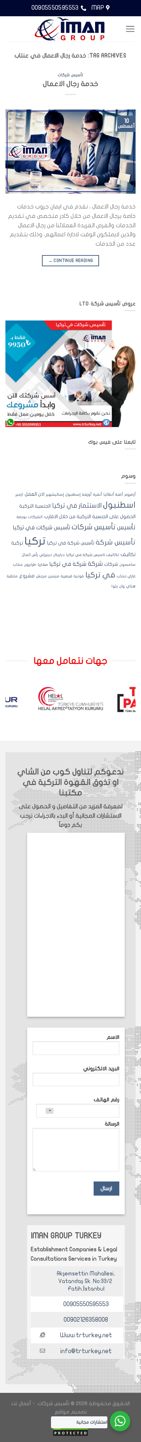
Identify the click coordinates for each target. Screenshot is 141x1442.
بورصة (22, 517)
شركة (95, 563)
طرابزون (30, 565)
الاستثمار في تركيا (77, 505)
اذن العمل (34, 494)
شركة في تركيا (68, 564)
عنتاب (18, 565)
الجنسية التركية (35, 506)
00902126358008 (86, 1319)
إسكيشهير (55, 494)
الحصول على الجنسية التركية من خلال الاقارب (90, 516)
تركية (17, 543)
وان (122, 586)
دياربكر (59, 555)
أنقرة (97, 494)
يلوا (114, 586)
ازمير (19, 494)
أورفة (86, 494)
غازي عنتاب (126, 576)
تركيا (35, 541)
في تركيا (100, 575)
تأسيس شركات (70, 75)
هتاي (131, 586)
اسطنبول (119, 505)
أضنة (119, 494)
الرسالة (112, 1124)
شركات (111, 564)
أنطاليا (108, 494)
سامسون (128, 565)
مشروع (27, 575)
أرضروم (130, 494)
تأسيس (126, 527)
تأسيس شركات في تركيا (41, 527)
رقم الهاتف (106, 1099)
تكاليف (128, 554)
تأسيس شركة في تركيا (70, 543)
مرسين (53, 576)
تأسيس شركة (116, 542)
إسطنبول (73, 494)
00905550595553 (86, 1304)
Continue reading (70, 260)
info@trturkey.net (86, 1351)
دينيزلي (45, 555)
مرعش (41, 576)
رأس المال (30, 555)
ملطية (12, 576)
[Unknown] (45, 1110)
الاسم (113, 1037)
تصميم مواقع (71, 1412)
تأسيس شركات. (53, 1403)
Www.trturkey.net (86, 1335)
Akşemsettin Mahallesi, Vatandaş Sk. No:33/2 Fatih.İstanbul (86, 1281)
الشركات (35, 517)
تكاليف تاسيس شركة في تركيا (92, 555)
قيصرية (66, 576)
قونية (79, 576)
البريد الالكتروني (101, 1068)
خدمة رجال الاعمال (70, 83)
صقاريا (43, 565)
